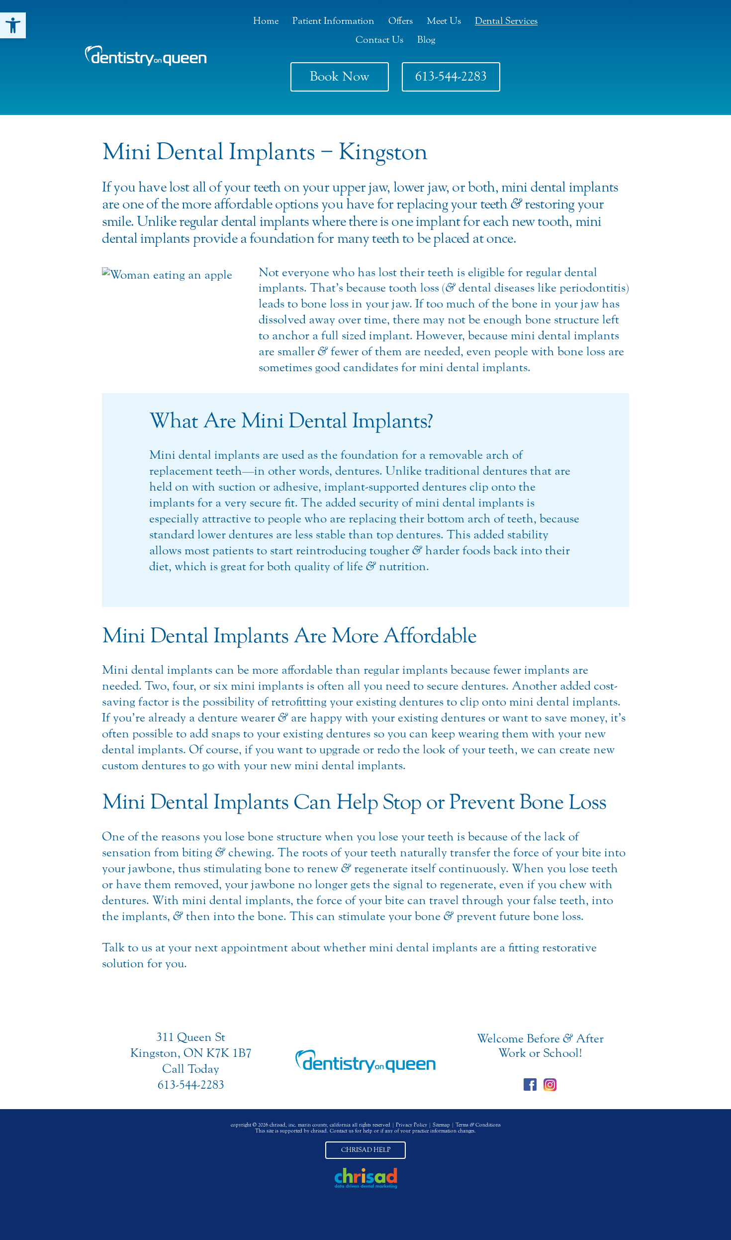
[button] (13, 25)
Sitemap (441, 1125)
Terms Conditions (478, 1125)
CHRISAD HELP (365, 1150)
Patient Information (333, 20)
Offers (400, 20)
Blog (426, 39)
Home (265, 20)
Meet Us (444, 20)
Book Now (339, 76)
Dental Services (506, 20)
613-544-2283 (451, 76)
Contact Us (379, 39)
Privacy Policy (411, 1125)
